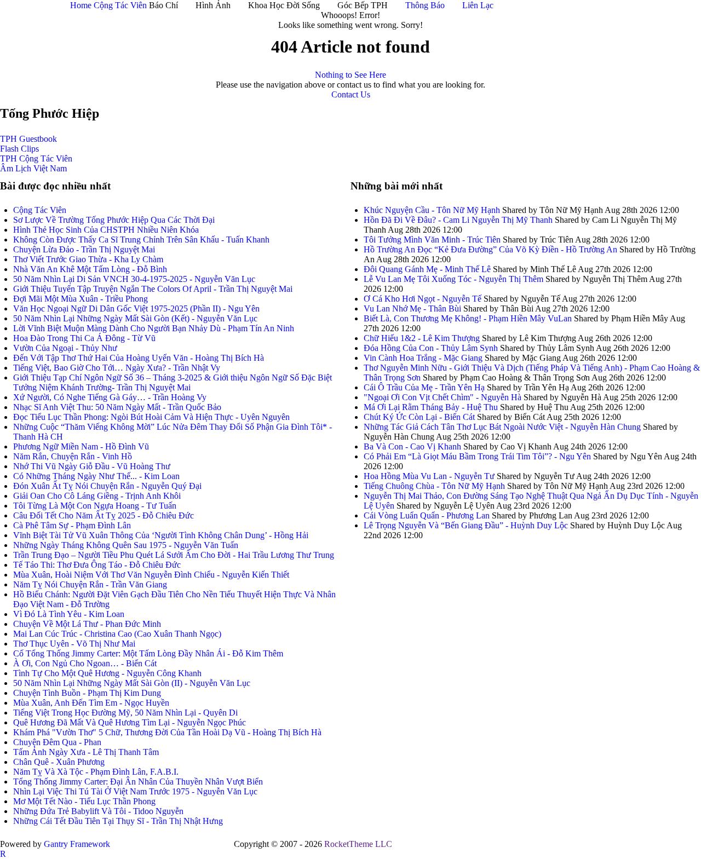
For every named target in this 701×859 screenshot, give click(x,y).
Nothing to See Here (350, 74)
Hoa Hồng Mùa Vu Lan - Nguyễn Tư (429, 476)
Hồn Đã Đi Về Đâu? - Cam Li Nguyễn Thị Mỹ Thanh (459, 219)
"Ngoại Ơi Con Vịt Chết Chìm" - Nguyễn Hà (442, 397)
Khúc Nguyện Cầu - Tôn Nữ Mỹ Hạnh (432, 210)
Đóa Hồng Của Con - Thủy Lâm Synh (431, 348)
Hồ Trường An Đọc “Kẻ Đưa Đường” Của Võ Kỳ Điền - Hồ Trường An (490, 249)
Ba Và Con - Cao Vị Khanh (412, 446)
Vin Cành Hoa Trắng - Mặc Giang (423, 357)
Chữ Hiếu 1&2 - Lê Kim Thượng (422, 338)
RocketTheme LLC (358, 844)
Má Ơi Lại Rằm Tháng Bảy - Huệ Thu (431, 407)
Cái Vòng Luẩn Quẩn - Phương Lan (427, 515)
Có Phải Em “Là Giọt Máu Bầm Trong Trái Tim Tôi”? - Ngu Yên (478, 456)
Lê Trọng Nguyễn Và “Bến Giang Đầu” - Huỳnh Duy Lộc (466, 525)
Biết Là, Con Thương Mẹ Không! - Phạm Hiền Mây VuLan (468, 318)
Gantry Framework (77, 844)
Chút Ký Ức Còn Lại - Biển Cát (419, 417)
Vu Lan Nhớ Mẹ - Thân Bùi (412, 308)
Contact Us (350, 94)
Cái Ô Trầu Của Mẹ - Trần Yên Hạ (424, 387)
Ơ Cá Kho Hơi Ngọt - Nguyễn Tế (422, 298)
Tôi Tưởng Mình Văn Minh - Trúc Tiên (432, 239)
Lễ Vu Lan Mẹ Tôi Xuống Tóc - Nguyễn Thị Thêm (453, 279)
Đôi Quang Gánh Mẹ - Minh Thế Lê (427, 269)
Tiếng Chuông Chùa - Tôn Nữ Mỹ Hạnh (434, 486)
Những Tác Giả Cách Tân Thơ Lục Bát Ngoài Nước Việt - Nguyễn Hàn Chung (502, 426)
